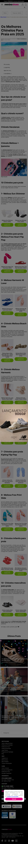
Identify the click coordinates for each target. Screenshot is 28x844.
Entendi (14, 799)
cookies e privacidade (12, 796)
